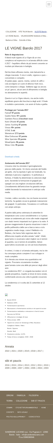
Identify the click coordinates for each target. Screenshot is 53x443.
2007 (20, 368)
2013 (26, 365)
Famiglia (21, 395)
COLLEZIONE (11, 32)
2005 (33, 368)
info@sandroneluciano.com (33, 435)
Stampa (9, 407)
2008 (13, 368)
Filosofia (34, 395)
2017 (39, 351)
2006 (26, 368)
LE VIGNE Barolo (12, 36)
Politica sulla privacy (15, 417)
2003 (46, 368)
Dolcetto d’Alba (25, 40)
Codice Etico (34, 417)
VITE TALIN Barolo (25, 32)
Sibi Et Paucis (38, 401)
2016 (7, 365)
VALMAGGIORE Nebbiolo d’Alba (33, 36)
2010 (46, 365)
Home (43, 407)
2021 (13, 351)
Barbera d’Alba (11, 40)
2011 (39, 365)
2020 (20, 351)
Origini (9, 395)
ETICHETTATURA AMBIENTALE (27, 407)
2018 (33, 351)
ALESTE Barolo (41, 32)
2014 (20, 365)
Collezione (22, 401)
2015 (13, 365)
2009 (7, 368)
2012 (33, 365)
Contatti (10, 412)
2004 (39, 368)
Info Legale (22, 412)
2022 (7, 351)
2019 (26, 351)
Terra (9, 401)
